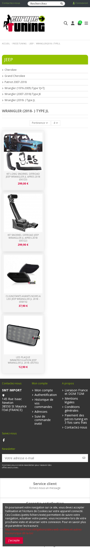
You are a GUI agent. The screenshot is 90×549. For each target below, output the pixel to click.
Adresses (41, 412)
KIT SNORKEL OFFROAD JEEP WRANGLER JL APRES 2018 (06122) (23, 237)
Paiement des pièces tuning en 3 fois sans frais (76, 419)
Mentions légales (71, 400)
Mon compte (44, 390)
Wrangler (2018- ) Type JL (20, 100)
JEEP (8, 59)
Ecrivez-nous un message (45, 488)
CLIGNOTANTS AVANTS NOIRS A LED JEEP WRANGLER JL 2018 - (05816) (23, 299)
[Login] (72, 24)
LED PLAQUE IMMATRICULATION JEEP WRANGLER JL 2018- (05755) (23, 360)
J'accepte (14, 540)
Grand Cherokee (15, 76)
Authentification (46, 395)
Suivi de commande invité (43, 420)
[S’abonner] (84, 458)
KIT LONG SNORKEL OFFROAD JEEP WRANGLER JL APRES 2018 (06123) (23, 176)
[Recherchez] (61, 3)
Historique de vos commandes (44, 403)
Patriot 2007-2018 (16, 82)
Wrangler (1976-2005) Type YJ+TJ (25, 88)
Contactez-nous (11, 3)
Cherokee (11, 70)
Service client (45, 483)
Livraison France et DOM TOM (76, 392)
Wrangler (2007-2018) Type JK (23, 94)
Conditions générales (72, 409)
